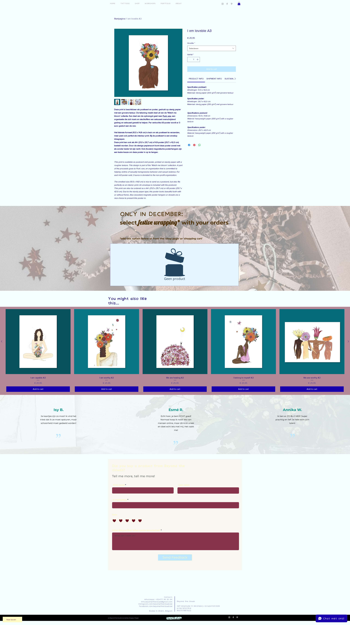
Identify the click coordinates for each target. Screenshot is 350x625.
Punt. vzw (167, 116)
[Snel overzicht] (38, 341)
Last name (183, 485)
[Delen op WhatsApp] (199, 145)
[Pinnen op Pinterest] (194, 145)
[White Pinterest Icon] (237, 617)
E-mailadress (120, 500)
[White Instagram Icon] (229, 617)
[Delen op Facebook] (189, 145)
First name (119, 485)
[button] (239, 3)
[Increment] (197, 59)
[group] (175, 351)
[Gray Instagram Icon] (222, 4)
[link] (196, 78)
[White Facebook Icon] (233, 617)
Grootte (191, 43)
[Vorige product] (1, 341)
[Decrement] (189, 59)
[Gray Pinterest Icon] (231, 4)
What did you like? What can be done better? (136, 530)
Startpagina (119, 19)
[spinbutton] (193, 59)
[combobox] (211, 48)
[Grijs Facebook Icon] (227, 4)
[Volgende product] (348, 341)
